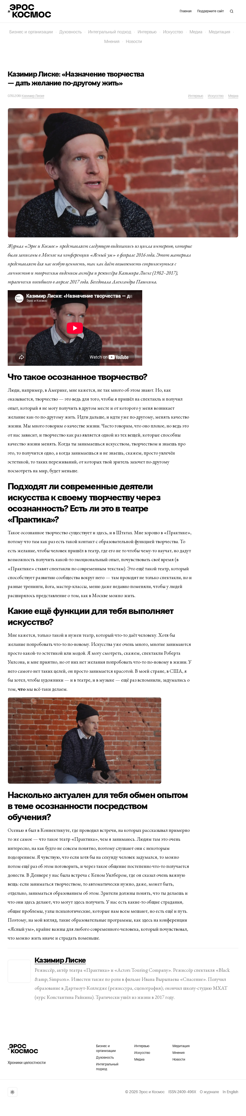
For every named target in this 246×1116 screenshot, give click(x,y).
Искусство (173, 32)
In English (230, 1092)
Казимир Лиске (33, 96)
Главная (185, 11)
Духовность (70, 32)
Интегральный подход (109, 32)
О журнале (209, 1092)
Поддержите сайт (210, 11)
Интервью (147, 32)
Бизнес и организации (31, 32)
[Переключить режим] (12, 1092)
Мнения (111, 41)
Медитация (219, 32)
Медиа (196, 32)
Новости (134, 41)
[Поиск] (231, 11)
